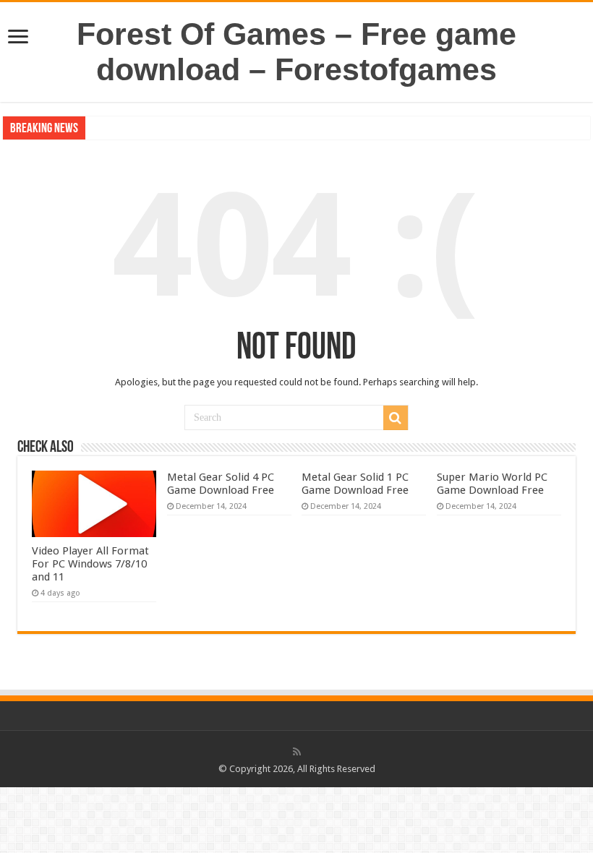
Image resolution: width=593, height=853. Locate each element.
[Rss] (296, 751)
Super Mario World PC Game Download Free (492, 484)
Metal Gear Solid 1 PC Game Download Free (355, 484)
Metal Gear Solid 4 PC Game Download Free (220, 484)
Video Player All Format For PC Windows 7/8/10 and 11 (90, 563)
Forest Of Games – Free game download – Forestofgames (296, 52)
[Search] (395, 418)
